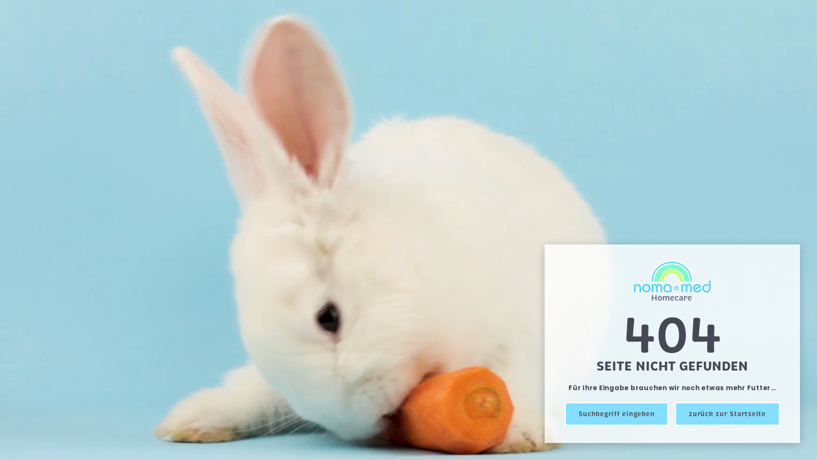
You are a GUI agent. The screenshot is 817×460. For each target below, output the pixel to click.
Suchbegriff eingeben (616, 414)
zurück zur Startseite (727, 414)
